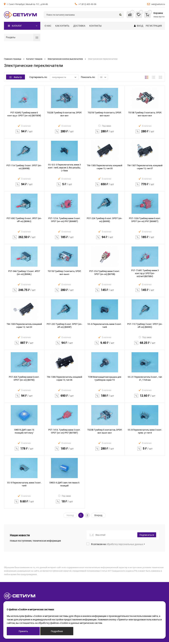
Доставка (79, 25)
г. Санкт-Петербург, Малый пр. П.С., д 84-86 (27, 4)
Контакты (95, 25)
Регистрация (154, 25)
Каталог (17, 25)
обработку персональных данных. (125, 544)
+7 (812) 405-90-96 (87, 4)
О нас (48, 25)
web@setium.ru (158, 4)
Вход (140, 25)
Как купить (62, 25)
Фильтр (18, 77)
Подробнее (57, 631)
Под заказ (106, 125)
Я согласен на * (118, 544)
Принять (23, 631)
